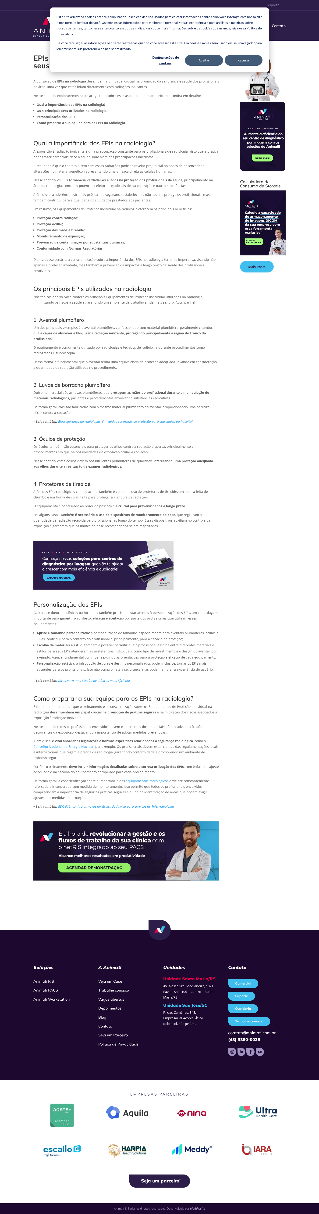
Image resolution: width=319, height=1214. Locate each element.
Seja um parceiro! (161, 1181)
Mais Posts (257, 267)
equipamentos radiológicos (147, 781)
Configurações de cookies (165, 60)
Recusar (243, 60)
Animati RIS (43, 981)
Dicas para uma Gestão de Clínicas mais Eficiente (94, 680)
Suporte (273, 5)
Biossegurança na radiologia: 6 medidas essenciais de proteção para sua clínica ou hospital (125, 421)
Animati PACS (45, 990)
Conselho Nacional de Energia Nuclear (63, 746)
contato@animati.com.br (252, 1032)
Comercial (243, 983)
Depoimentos (109, 1008)
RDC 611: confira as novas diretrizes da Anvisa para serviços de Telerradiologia (116, 806)
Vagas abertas (111, 999)
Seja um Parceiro (113, 1035)
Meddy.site (197, 1208)
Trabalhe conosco (113, 990)
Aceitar (203, 60)
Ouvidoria (243, 1008)
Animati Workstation (51, 999)
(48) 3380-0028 (244, 1039)
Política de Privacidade (118, 1044)
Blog (102, 1017)
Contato (279, 25)
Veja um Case (110, 981)
